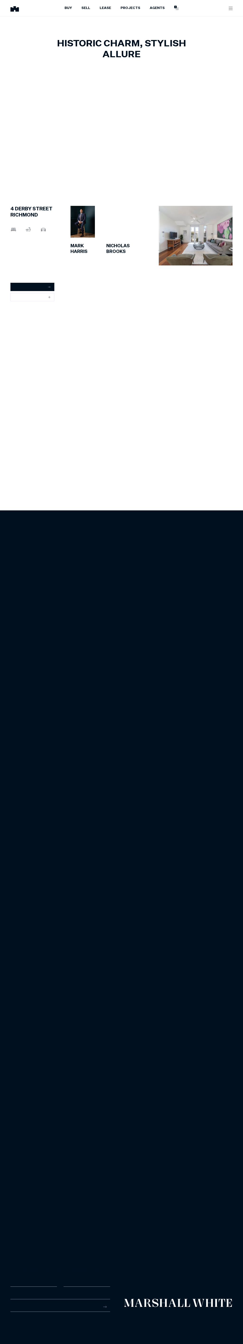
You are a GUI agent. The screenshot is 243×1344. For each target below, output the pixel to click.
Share (18, 297)
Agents (157, 8)
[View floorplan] (224, 179)
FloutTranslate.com (222, 1325)
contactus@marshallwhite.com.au (35, 1325)
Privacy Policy (162, 1319)
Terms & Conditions (136, 1319)
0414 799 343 (80, 258)
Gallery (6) (18, 266)
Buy (68, 8)
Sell (85, 8)
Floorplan (17, 274)
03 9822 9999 (20, 1320)
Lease (105, 8)
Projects (130, 8)
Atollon (228, 1319)
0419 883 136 (116, 258)
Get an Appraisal (26, 287)
